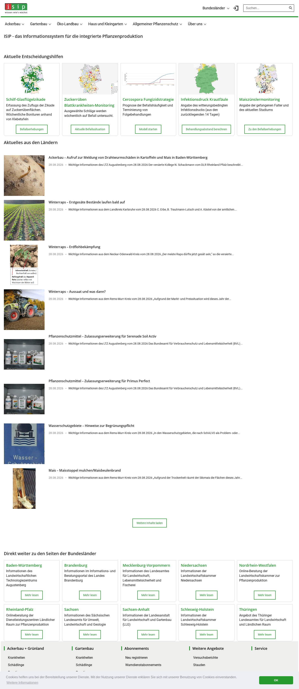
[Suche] (291, 8)
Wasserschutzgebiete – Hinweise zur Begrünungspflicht (91, 425)
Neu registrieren (136, 658)
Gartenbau (38, 24)
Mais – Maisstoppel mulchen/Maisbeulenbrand (85, 470)
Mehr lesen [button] (32, 595)
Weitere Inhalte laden (149, 523)
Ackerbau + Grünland (25, 648)
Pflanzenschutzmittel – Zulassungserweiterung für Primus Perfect (99, 381)
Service (261, 648)
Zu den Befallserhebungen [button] (264, 129)
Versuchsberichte (205, 658)
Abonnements (136, 648)
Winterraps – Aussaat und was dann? (77, 291)
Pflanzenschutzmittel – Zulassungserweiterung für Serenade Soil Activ (102, 336)
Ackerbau (12, 24)
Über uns (195, 24)
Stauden (199, 665)
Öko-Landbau (68, 24)
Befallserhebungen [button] (32, 129)
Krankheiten (16, 658)
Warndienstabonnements (143, 665)
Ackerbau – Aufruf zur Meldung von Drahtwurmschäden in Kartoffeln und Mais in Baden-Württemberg (128, 157)
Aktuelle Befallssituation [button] (90, 129)
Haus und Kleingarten (105, 24)
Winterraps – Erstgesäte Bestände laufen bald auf (87, 202)
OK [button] (276, 680)
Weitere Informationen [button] (22, 682)
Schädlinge (16, 665)
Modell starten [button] (148, 129)
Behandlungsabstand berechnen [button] (206, 129)
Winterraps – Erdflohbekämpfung (74, 247)
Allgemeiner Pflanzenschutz (155, 24)
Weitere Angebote (208, 648)
